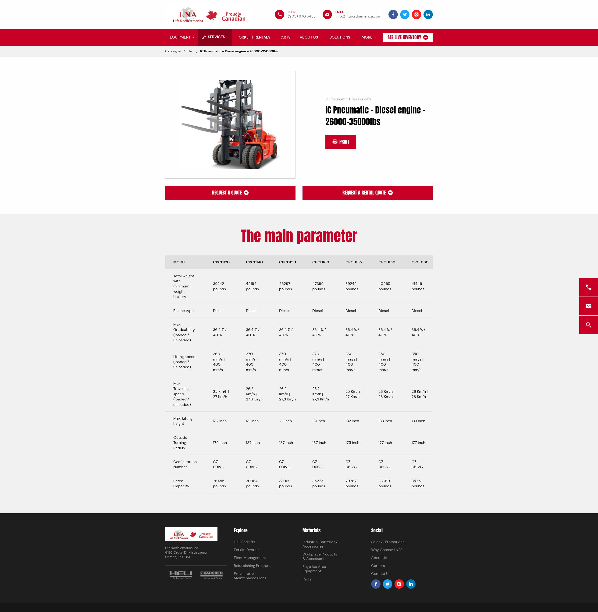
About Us (379, 557)
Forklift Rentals (246, 550)
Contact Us (381, 573)
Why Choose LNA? (386, 550)
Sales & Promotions (387, 542)
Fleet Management (250, 557)
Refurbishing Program (252, 565)
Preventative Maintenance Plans (250, 575)
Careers (378, 565)
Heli (190, 51)
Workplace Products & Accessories (320, 556)
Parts (307, 579)
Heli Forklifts (244, 542)
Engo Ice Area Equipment (314, 568)
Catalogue (173, 51)
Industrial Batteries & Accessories (321, 544)
